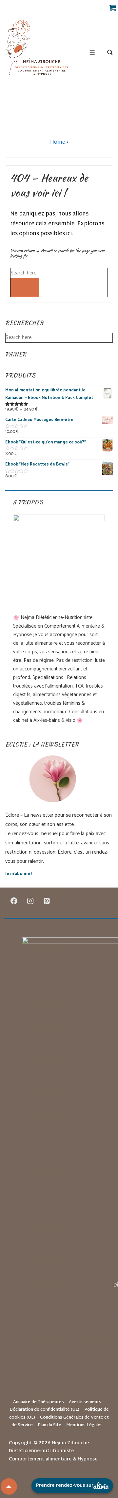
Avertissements (85, 1402)
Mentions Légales (84, 1425)
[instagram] (30, 901)
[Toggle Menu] (92, 52)
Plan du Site (49, 1425)
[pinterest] (47, 901)
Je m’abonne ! (18, 873)
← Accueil (44, 250)
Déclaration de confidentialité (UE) (44, 1410)
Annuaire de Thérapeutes (38, 1402)
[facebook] (14, 901)
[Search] (24, 287)
